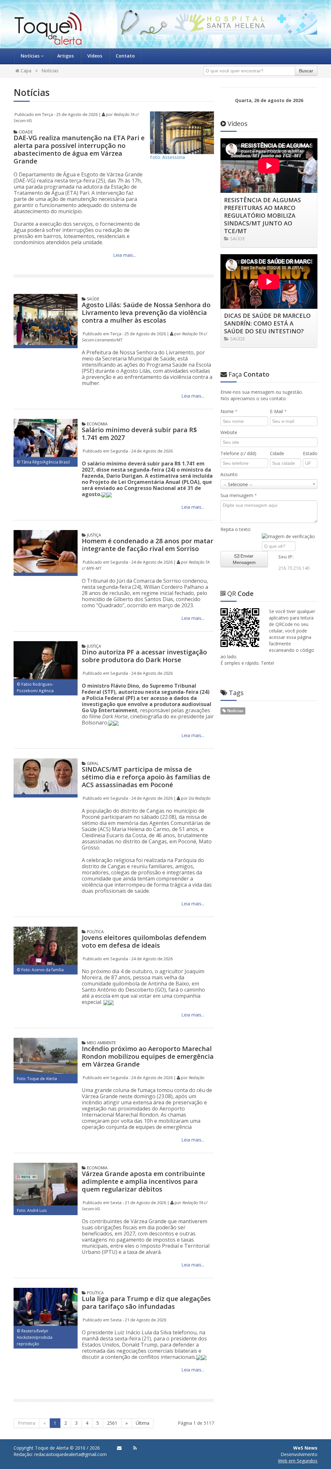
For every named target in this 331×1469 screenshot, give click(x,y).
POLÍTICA (95, 931)
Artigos (65, 56)
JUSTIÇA (93, 535)
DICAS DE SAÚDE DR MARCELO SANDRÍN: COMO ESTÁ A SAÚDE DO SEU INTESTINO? (267, 323)
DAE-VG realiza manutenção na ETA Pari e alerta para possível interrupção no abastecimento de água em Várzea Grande (79, 149)
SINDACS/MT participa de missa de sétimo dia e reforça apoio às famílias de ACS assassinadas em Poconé (146, 777)
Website (228, 432)
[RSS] (135, 1448)
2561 (112, 1423)
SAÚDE (92, 299)
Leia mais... (124, 255)
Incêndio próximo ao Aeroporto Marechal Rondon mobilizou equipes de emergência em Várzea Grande (148, 1056)
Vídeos (94, 56)
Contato (125, 56)
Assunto (229, 474)
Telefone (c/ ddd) (238, 453)
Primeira (26, 1423)
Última (142, 1423)
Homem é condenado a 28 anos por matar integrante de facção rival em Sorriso (147, 545)
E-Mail (278, 411)
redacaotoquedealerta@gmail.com (70, 1454)
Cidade (277, 453)
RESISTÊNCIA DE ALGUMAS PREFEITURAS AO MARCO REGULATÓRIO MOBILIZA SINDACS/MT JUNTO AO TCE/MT (262, 215)
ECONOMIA (97, 424)
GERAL (92, 763)
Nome (229, 411)
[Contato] (119, 1448)
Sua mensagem (238, 495)
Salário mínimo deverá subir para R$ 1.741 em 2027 (139, 433)
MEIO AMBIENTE (101, 1043)
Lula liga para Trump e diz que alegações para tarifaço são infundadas (146, 1302)
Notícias (31, 56)
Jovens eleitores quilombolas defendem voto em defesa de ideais (144, 941)
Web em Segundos (297, 1461)
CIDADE (25, 132)
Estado (310, 453)
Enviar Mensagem (244, 559)
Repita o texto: (235, 529)
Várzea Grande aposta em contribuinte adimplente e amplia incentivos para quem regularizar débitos (143, 1181)
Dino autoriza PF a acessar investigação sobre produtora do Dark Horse (144, 656)
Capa (25, 71)
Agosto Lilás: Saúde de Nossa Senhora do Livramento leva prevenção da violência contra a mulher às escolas (146, 312)
